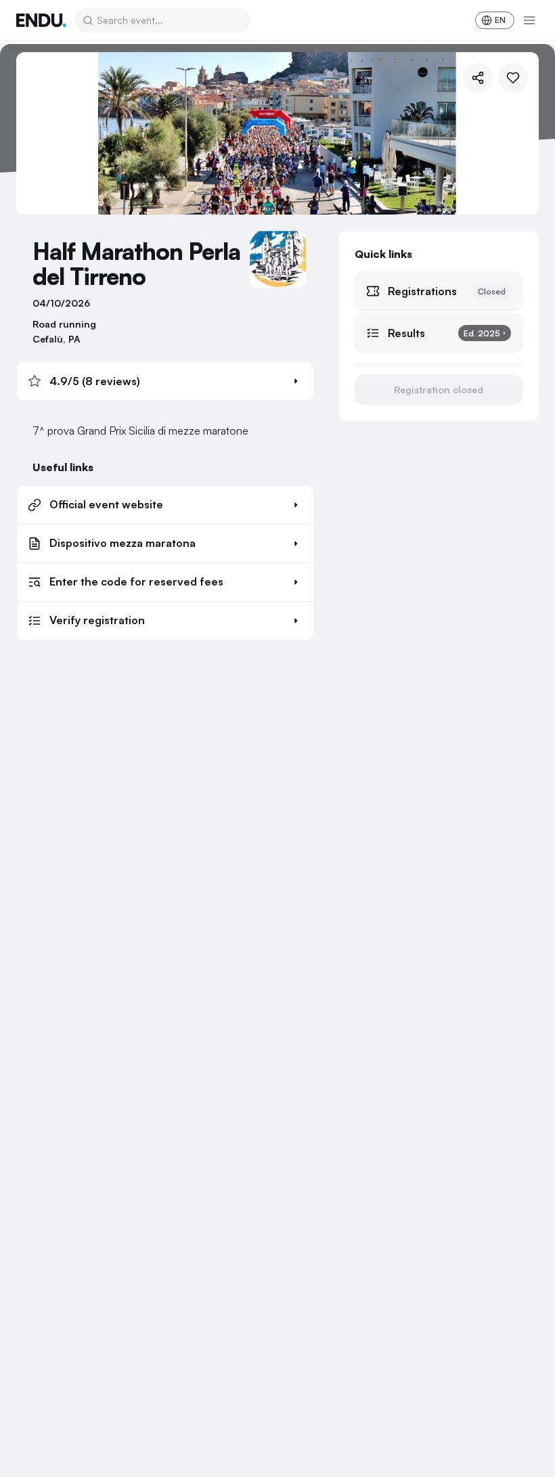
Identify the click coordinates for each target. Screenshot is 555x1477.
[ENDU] (41, 20)
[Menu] (529, 20)
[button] (165, 381)
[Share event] (478, 78)
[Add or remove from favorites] (513, 78)
